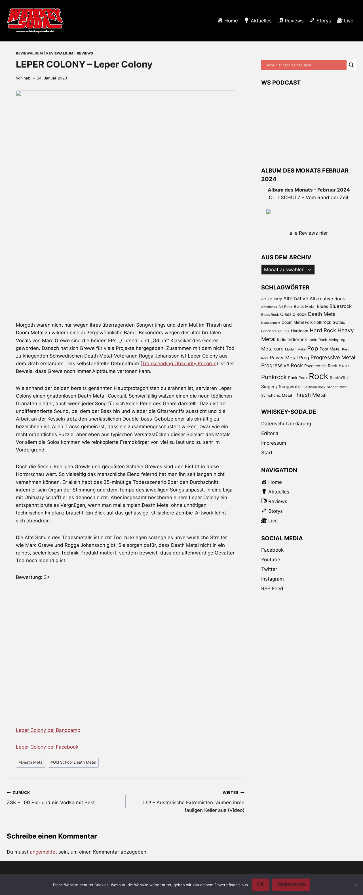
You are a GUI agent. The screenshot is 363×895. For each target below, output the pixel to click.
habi (27, 78)
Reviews (85, 53)
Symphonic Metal (276, 395)
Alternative (295, 298)
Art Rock (285, 306)
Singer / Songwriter (281, 386)
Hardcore (299, 330)
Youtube (270, 559)
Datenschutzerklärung (286, 424)
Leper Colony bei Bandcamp (48, 730)
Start (267, 452)
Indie (281, 339)
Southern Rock (314, 387)
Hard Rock (323, 330)
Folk (309, 322)
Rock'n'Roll (339, 377)
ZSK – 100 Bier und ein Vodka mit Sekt (51, 797)
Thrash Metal (309, 395)
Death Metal (30, 762)
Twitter (269, 569)
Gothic (339, 322)
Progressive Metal (333, 357)
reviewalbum (29, 53)
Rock (318, 376)
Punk (344, 365)
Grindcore (269, 331)
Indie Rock (318, 339)
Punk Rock (297, 377)
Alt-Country (271, 299)
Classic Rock (293, 314)
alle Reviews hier (309, 233)
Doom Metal (293, 322)
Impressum (273, 443)
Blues (322, 306)
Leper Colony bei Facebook (47, 747)
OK (260, 884)
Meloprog (336, 339)
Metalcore (272, 349)
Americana (269, 307)
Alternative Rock (327, 298)
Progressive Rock (282, 365)
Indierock (297, 339)
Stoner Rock (337, 387)
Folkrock (322, 322)
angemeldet (43, 852)
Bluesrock (341, 306)
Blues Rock (270, 315)
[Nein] (356, 884)
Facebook (272, 550)
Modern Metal (295, 349)
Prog (304, 357)
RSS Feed (272, 588)
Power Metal (284, 357)
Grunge (284, 331)
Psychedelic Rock (320, 366)
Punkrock (274, 377)
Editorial (270, 433)
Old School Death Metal (73, 762)
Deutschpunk (270, 323)
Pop (312, 348)
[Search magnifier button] (351, 65)
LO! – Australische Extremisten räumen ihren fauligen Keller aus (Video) (193, 801)
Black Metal (304, 306)
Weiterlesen (291, 884)
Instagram (272, 579)
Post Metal (330, 349)
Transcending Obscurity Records (179, 363)
